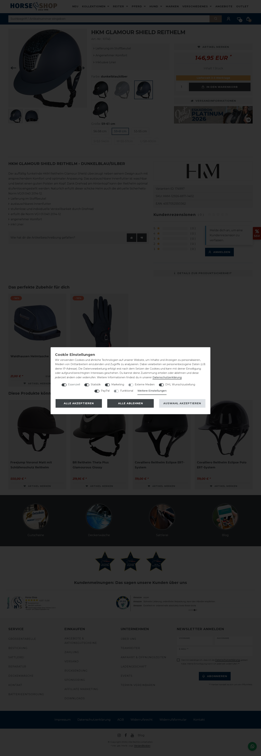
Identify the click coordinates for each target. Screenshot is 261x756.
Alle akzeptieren (79, 403)
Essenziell (74, 384)
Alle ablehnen (130, 403)
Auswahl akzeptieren (182, 403)
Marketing (117, 384)
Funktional (126, 390)
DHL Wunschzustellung (180, 384)
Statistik (96, 384)
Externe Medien (145, 384)
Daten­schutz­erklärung (167, 377)
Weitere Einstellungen (152, 390)
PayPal (105, 390)
